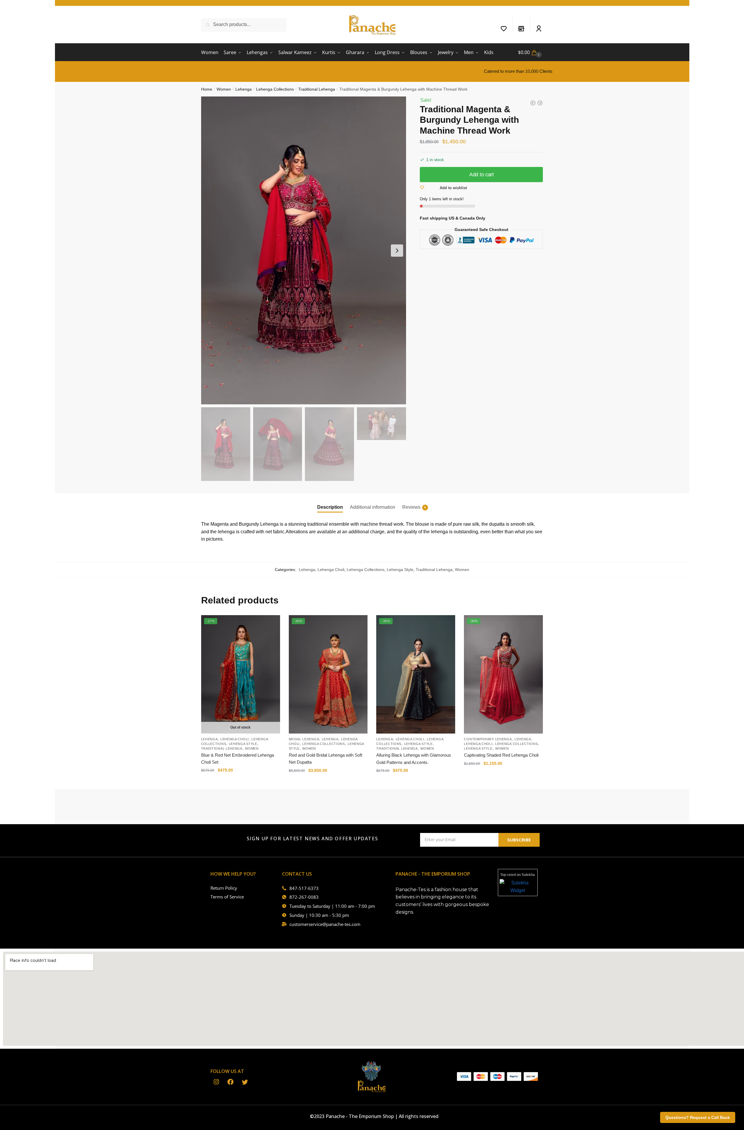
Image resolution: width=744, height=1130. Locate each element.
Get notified (240, 782)
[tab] (330, 502)
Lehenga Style (400, 569)
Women (224, 89)
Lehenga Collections (275, 89)
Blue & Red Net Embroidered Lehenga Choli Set (237, 759)
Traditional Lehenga (316, 89)
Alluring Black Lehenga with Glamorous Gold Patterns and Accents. (413, 759)
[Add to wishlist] (272, 622)
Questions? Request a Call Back (697, 1117)
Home (206, 89)
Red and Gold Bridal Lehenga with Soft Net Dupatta (325, 759)
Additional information (372, 507)
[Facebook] (230, 1082)
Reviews (411, 507)
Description (330, 507)
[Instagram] (216, 1082)
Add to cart (481, 174)
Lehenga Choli (330, 569)
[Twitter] (245, 1082)
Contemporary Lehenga (488, 739)
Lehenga (243, 89)
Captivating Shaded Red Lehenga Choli (501, 755)
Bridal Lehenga (304, 739)
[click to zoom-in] (303, 250)
